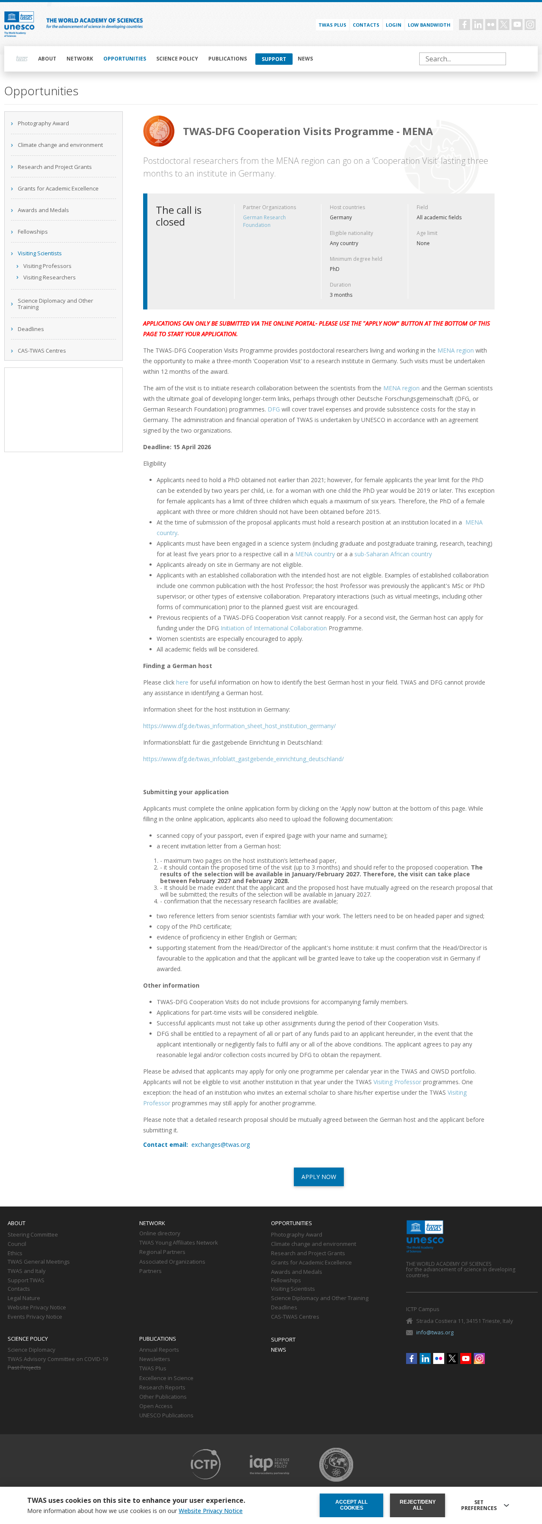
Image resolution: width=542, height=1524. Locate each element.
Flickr (490, 24)
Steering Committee (33, 1234)
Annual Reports (159, 1350)
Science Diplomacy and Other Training (55, 304)
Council (17, 1244)
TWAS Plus (152, 1368)
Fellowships (33, 231)
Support (274, 59)
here (182, 682)
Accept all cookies (351, 1505)
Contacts (366, 25)
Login (393, 25)
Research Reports (162, 1387)
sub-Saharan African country (393, 554)
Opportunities (124, 58)
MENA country (315, 554)
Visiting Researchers (49, 277)
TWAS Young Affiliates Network (178, 1243)
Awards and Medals (43, 210)
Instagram (530, 24)
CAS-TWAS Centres (42, 350)
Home (22, 59)
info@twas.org (435, 1332)
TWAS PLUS (332, 25)
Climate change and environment (60, 145)
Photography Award (43, 123)
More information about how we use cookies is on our (135, 1510)
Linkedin (477, 24)
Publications (227, 58)
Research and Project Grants (55, 167)
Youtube (517, 24)
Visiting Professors (47, 266)
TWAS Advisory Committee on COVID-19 (58, 1359)
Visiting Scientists (40, 253)
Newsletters (154, 1359)
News (305, 58)
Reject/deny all (418, 1505)
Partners (150, 1271)
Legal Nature (24, 1298)
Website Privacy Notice (37, 1307)
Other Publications (163, 1397)
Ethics (15, 1253)
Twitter (503, 24)
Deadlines (31, 329)
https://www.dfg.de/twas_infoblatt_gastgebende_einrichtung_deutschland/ (243, 759)
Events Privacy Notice (35, 1317)
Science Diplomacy (31, 1350)
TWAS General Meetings (39, 1262)
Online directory (159, 1233)
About (47, 58)
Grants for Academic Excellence (58, 188)
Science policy (177, 58)
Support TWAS (26, 1280)
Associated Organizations (172, 1262)
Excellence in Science (166, 1378)
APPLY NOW (318, 1177)
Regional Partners (162, 1252)
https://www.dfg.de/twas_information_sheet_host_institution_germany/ (239, 726)
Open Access (156, 1406)
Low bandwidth (429, 25)
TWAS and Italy (27, 1271)
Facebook (464, 24)
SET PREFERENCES (479, 1505)
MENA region (455, 350)
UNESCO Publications (166, 1415)
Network (79, 58)
